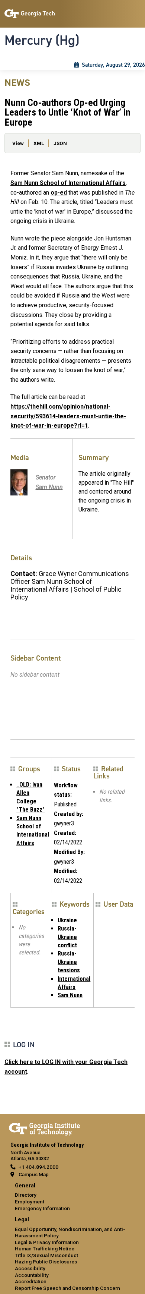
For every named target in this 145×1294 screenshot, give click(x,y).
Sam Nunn (70, 995)
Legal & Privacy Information (47, 1242)
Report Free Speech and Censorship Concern (67, 1288)
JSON (60, 143)
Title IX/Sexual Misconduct (46, 1255)
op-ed (59, 192)
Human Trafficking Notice (44, 1249)
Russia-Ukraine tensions (69, 962)
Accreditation (30, 1281)
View (18, 143)
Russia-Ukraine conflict (67, 937)
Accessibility (30, 1268)
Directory (25, 1195)
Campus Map (34, 1174)
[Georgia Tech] (44, 1128)
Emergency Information (42, 1208)
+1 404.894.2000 (38, 1167)
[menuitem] (72, 1197)
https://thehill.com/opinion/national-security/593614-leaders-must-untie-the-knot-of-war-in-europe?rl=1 (68, 416)
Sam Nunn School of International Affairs (68, 182)
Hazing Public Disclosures (46, 1262)
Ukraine (67, 920)
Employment (29, 1202)
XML (38, 143)
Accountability (32, 1275)
